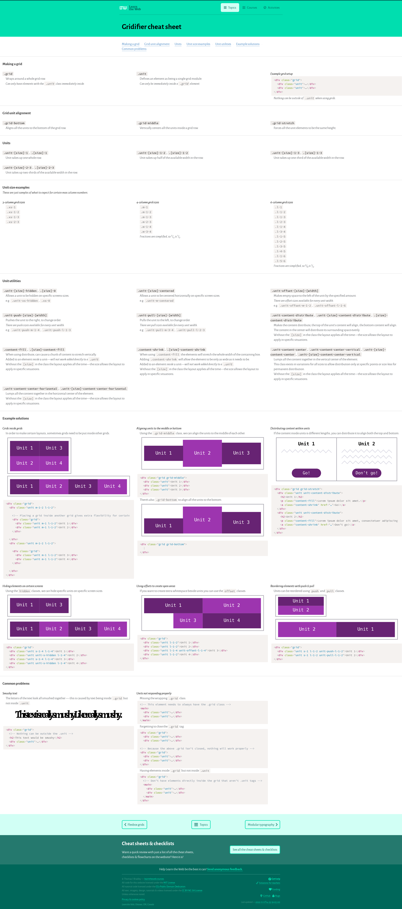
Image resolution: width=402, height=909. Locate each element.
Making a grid (130, 44)
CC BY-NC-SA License (192, 890)
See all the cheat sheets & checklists (255, 850)
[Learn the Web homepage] (130, 8)
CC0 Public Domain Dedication (170, 886)
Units (178, 44)
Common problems (134, 49)
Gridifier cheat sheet (151, 26)
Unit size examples (198, 44)
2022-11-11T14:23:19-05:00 (267, 902)
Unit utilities (223, 44)
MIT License (169, 882)
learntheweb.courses (154, 878)
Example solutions (248, 44)
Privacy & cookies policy (133, 899)
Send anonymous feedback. (225, 869)
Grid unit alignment (157, 44)
